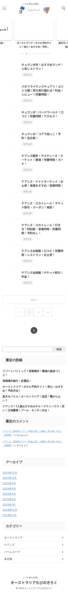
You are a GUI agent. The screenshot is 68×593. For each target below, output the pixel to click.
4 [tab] (30, 53)
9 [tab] (46, 53)
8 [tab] (43, 53)
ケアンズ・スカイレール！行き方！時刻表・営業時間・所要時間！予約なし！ (41, 229)
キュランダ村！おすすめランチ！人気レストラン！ (42, 66)
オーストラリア (13, 537)
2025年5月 (9, 483)
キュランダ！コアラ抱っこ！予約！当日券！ (41, 136)
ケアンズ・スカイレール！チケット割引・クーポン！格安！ (42, 205)
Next (65, 32)
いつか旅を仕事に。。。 (34, 577)
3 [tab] (26, 53)
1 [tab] (20, 53)
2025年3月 (9, 494)
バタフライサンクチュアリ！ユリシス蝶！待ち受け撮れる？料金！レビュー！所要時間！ (42, 90)
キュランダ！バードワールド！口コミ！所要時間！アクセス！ (42, 114)
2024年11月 (9, 515)
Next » (34, 299)
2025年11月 (9, 478)
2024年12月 (9, 510)
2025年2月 (9, 499)
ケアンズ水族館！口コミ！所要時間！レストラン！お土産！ (42, 253)
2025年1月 (9, 504)
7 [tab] (39, 53)
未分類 (8, 559)
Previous (3, 32)
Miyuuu (20, 435)
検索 (59, 349)
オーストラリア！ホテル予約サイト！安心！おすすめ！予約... (34, 44)
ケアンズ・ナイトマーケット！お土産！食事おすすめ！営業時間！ (42, 183)
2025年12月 (9, 472)
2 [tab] (23, 53)
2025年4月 (9, 488)
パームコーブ (12, 551)
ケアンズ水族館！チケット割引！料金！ (42, 274)
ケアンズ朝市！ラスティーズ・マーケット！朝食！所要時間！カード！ (42, 160)
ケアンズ (9, 544)
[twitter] (34, 330)
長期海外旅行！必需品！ (17, 380)
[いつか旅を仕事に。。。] (34, 11)
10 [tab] (49, 53)
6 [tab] (36, 53)
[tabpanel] (34, 34)
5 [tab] (33, 53)
